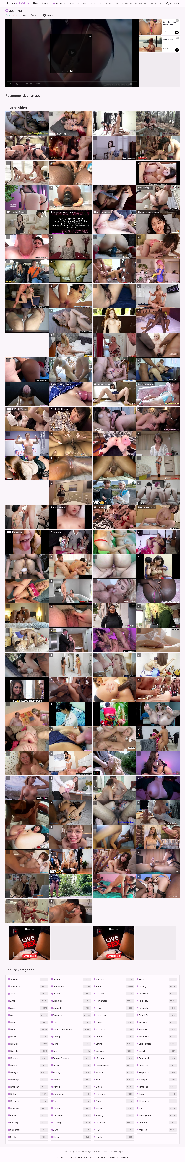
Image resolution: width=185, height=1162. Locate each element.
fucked (134, 3)
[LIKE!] (6, 15)
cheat (158, 3)
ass (72, 3)
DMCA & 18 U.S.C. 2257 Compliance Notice (110, 1157)
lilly (116, 3)
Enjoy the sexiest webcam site (170, 23)
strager (143, 3)
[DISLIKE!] (14, 15)
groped (124, 3)
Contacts (63, 1157)
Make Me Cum (168, 39)
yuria (94, 3)
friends (85, 3)
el (78, 3)
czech (109, 3)
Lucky (17, 3)
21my (101, 3)
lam (151, 3)
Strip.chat (166, 31)
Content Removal (79, 1157)
